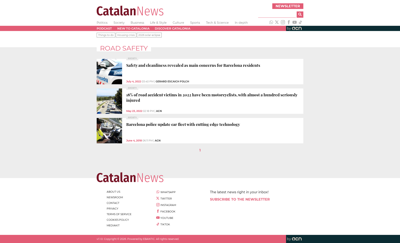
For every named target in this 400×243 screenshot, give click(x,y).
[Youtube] (295, 22)
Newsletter (288, 6)
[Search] (300, 14)
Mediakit (113, 225)
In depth (241, 23)
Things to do (106, 35)
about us (113, 191)
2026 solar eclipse (149, 35)
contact (113, 203)
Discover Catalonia (172, 28)
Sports (195, 23)
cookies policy (118, 219)
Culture (178, 23)
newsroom (115, 197)
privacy (112, 208)
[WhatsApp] (271, 22)
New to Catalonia (133, 28)
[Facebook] (289, 22)
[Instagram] (283, 22)
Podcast (104, 28)
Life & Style (158, 23)
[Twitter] (277, 22)
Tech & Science (217, 23)
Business (137, 23)
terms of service (119, 214)
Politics (102, 23)
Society (119, 23)
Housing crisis (126, 35)
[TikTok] (300, 22)
